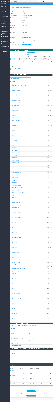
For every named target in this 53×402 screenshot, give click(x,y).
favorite (51, 58)
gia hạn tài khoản (33, 340)
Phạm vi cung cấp (26, 9)
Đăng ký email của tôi (31, 395)
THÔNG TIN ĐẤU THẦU (3, 23)
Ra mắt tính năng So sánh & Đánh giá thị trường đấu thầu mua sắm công (21, 7)
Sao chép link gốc (26, 44)
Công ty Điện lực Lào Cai (25, 17)
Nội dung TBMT (15, 9)
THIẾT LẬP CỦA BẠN (3, 3)
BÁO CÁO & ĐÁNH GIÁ (3, 33)
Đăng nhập (32, 338)
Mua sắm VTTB (22, 373)
